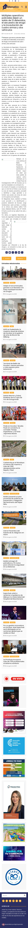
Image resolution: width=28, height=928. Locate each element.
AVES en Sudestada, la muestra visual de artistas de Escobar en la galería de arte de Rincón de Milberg (13, 333)
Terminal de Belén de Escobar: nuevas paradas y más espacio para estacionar (13, 366)
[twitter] (9, 0)
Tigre (11, 326)
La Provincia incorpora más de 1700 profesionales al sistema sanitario (13, 661)
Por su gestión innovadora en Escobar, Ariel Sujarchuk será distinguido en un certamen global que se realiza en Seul (13, 629)
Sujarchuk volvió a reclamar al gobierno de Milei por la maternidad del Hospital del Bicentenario (14, 596)
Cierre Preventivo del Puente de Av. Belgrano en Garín (13, 533)
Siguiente (20, 258)
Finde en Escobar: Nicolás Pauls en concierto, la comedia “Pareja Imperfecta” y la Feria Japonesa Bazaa (13, 430)
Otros (11, 392)
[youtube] (15, 0)
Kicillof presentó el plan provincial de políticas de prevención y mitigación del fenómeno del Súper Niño (13, 500)
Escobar (18, 33)
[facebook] (12, 0)
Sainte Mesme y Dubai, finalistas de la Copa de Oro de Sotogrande (12, 397)
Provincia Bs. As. (14, 493)
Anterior (7, 258)
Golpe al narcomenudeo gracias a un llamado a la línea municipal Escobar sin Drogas (13, 288)
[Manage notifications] (3, 924)
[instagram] (18, 0)
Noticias (23, 33)
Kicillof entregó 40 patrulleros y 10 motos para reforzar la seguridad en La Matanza (13, 564)
